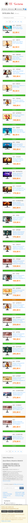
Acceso (11, 9)
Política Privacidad (7, 494)
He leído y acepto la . (14, 484)
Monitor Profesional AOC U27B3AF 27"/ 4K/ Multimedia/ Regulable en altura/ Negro (19, 379)
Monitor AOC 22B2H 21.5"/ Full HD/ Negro (18, 27)
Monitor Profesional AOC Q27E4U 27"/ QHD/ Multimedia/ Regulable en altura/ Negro (19, 336)
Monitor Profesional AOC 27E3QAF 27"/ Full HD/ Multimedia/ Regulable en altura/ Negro (19, 263)
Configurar (4, 511)
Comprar (14, 37)
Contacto (19, 9)
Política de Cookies (6, 521)
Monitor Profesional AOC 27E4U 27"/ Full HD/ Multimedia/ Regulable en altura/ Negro (19, 277)
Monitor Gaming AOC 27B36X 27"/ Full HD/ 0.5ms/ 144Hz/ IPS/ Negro (19, 145)
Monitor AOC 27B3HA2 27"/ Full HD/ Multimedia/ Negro (19, 101)
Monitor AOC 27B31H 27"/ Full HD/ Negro (19, 86)
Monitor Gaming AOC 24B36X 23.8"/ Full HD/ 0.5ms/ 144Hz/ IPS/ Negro (19, 131)
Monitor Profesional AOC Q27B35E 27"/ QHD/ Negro (18, 291)
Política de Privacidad (6, 481)
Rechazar (11, 511)
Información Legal (19, 492)
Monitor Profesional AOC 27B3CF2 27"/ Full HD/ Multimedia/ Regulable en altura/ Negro (19, 248)
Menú (5, 9)
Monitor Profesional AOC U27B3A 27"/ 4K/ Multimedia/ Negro (18, 364)
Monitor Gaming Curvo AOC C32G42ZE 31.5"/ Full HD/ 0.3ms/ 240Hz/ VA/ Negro (19, 190)
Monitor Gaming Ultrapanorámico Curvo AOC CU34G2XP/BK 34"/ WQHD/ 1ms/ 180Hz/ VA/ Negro (19, 205)
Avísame (14, 299)
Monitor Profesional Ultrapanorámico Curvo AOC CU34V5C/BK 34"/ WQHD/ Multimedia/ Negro (18, 438)
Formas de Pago (19, 495)
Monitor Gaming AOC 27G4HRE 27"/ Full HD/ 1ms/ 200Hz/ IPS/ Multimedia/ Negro (18, 160)
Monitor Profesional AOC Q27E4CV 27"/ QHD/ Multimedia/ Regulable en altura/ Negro (19, 321)
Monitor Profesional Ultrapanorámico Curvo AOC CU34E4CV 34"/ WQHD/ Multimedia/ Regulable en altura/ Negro (18, 410)
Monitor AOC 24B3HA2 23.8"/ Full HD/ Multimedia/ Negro (18, 58)
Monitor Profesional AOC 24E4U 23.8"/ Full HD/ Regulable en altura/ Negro (18, 219)
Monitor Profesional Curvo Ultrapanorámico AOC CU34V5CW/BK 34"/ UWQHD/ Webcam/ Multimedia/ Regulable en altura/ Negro (19, 396)
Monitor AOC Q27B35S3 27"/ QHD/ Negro (18, 115)
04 (18, 21)
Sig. (21, 21)
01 (10, 21)
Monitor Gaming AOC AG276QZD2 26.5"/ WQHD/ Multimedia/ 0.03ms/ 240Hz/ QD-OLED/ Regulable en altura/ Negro (18, 177)
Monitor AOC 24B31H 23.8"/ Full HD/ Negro (18, 42)
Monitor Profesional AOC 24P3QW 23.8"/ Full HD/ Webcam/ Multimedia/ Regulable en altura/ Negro (18, 234)
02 (12, 21)
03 (15, 21)
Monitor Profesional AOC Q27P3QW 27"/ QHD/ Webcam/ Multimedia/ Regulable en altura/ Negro (18, 351)
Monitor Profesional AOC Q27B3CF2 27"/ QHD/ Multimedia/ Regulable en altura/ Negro (19, 306)
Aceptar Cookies (18, 511)
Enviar (21, 488)
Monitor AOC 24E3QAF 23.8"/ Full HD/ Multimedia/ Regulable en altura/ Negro (19, 73)
